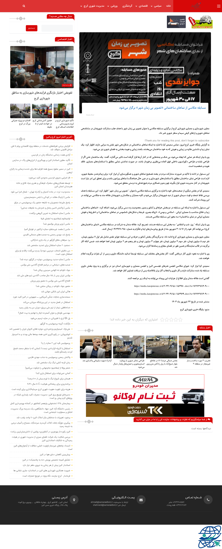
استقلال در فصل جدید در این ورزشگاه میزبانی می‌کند (46, 302)
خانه (168, 6)
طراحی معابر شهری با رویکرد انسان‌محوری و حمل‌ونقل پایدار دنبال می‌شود (128, 364)
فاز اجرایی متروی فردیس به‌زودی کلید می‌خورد (49, 178)
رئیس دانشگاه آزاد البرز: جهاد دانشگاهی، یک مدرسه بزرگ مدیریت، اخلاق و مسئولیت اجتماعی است (41, 410)
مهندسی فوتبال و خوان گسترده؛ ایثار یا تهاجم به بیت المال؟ (44, 313)
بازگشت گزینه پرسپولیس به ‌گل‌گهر (55, 324)
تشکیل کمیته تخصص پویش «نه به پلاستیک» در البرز (46, 460)
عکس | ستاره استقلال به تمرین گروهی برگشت (49, 213)
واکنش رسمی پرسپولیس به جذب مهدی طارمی (49, 357)
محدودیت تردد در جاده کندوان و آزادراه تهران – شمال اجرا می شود (40, 192)
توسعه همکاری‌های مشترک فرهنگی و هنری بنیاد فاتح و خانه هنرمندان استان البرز (44, 185)
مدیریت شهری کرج (94, 6)
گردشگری (127, 6)
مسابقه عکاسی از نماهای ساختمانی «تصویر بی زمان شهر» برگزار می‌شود (162, 108)
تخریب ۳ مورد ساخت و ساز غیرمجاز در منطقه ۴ (198, 362)
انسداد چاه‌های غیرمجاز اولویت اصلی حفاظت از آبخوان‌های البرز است (43, 447)
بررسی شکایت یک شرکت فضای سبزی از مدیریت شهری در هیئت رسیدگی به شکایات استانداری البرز (42, 438)
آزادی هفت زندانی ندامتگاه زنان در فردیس (50, 155)
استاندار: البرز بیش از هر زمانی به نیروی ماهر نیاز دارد (46, 465)
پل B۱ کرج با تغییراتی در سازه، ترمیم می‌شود (50, 318)
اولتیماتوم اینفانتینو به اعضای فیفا (55, 219)
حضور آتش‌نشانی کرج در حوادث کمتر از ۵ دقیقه (42, 124)
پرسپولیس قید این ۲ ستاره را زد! (55, 343)
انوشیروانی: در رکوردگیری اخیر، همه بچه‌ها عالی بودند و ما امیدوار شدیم (42, 336)
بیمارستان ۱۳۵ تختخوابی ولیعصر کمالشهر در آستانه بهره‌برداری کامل (40, 404)
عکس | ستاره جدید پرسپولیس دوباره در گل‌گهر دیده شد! (45, 260)
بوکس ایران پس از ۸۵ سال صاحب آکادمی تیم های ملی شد (43, 276)
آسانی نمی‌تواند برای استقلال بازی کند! (53, 373)
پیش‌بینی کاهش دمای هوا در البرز (55, 455)
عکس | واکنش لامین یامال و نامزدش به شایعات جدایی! (45, 208)
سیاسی (157, 6)
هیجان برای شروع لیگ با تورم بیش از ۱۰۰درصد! (49, 379)
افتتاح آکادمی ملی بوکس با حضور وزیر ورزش (50, 281)
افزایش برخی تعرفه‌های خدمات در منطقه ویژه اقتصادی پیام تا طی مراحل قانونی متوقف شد (41, 148)
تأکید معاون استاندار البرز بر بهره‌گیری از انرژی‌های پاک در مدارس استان (42, 162)
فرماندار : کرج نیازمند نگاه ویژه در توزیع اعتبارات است (46, 476)
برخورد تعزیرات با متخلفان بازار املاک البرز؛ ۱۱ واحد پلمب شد (43, 418)
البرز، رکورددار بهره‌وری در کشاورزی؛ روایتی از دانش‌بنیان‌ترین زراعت (40, 432)
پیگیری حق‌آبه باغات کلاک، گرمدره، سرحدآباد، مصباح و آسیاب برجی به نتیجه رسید (41, 424)
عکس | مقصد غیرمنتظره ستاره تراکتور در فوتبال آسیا (47, 229)
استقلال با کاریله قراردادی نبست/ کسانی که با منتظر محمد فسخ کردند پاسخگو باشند (42, 350)
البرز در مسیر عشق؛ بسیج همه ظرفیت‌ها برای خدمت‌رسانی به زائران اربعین (41, 170)
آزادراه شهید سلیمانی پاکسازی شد (97, 360)
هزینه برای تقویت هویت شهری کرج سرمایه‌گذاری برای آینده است (41, 389)
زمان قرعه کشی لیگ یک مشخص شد (53, 363)
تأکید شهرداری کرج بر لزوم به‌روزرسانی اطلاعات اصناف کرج (64, 124)
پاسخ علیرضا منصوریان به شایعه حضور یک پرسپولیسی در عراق (42, 203)
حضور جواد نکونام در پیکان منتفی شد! (53, 286)
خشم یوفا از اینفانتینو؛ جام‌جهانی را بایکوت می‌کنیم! (47, 368)
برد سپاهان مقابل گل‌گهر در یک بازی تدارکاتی (50, 240)
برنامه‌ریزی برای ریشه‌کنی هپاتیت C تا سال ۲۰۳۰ (48, 384)
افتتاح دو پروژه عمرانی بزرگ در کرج (20, 122)
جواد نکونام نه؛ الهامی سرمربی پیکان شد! (52, 270)
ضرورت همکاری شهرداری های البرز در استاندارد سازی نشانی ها (41, 471)
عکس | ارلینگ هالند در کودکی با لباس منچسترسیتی (47, 197)
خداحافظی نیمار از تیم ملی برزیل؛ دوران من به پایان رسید (44, 308)
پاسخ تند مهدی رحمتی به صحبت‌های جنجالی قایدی (46, 235)
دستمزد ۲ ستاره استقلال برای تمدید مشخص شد (48, 245)
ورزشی (114, 6)
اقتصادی (143, 6)
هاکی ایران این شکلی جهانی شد (55, 292)
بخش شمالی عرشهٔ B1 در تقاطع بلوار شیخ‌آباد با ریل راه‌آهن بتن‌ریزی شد (161, 364)
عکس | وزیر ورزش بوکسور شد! (56, 224)
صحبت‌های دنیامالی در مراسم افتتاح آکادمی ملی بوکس (45, 265)
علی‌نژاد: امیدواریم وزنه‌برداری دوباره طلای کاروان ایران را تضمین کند (39, 329)
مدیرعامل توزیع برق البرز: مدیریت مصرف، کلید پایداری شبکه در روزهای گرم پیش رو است (43, 396)
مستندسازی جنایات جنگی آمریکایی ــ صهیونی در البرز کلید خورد (41, 297)
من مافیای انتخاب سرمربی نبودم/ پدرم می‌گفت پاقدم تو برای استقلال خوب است (43, 252)
